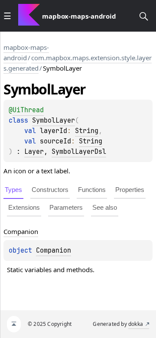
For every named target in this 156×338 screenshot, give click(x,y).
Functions (92, 189)
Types (13, 189)
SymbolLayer (53, 120)
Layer (34, 151)
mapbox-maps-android (26, 52)
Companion (53, 250)
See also (104, 207)
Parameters (66, 207)
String (86, 131)
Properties (129, 189)
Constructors (50, 189)
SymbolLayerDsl (79, 151)
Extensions (24, 207)
